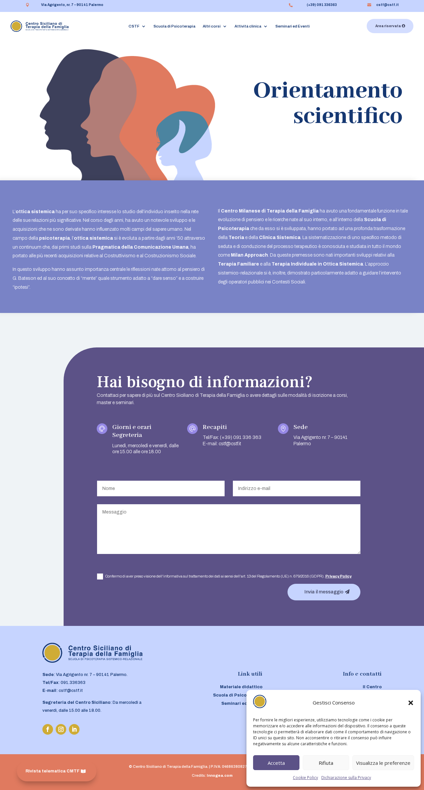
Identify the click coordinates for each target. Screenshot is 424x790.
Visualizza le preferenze (383, 763)
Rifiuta (326, 763)
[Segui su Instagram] (61, 729)
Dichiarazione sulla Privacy (346, 777)
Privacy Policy (338, 576)
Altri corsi (212, 26)
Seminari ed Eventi (292, 26)
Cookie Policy (305, 777)
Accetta (276, 763)
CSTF (134, 26)
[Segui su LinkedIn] (74, 729)
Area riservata (388, 26)
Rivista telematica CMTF (53, 771)
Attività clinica (248, 26)
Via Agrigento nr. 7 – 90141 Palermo (91, 674)
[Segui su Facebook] (47, 729)
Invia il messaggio (324, 591)
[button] (410, 702)
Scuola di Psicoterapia (174, 26)
